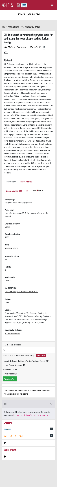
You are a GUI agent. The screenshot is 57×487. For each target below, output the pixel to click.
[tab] (27, 191)
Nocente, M (35, 47)
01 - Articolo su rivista (30, 26)
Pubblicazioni (13, 26)
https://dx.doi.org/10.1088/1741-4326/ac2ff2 (21, 291)
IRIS (3, 26)
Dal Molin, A (9, 47)
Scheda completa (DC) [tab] (14, 191)
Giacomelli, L (22, 47)
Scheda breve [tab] (11, 181)
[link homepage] (8, 4)
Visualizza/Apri (9, 379)
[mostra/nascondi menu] (52, 5)
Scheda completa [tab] (26, 181)
